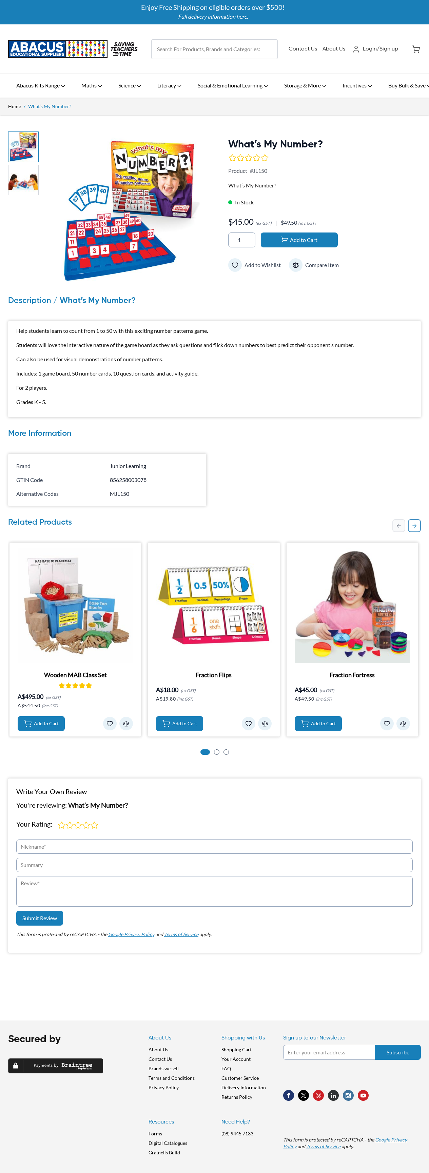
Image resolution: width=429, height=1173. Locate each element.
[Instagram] (348, 1095)
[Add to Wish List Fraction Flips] (248, 723)
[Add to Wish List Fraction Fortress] (387, 723)
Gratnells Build (164, 1152)
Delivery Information (243, 1087)
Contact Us (303, 49)
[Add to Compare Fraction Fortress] (403, 723)
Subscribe (398, 1052)
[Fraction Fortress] (352, 605)
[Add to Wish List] (235, 265)
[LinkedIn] (333, 1095)
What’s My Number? (49, 106)
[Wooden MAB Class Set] (75, 605)
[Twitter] (303, 1095)
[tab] (205, 752)
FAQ (226, 1068)
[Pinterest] (318, 1095)
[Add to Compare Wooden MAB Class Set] (126, 723)
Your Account (236, 1059)
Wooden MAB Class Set (75, 675)
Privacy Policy (164, 1087)
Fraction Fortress (352, 675)
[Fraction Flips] (213, 605)
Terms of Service (181, 934)
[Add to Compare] (296, 265)
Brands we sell (164, 1068)
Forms (155, 1133)
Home (14, 106)
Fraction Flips (214, 675)
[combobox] (215, 49)
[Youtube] (363, 1095)
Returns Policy (236, 1097)
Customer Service (240, 1078)
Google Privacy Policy (131, 934)
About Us (334, 49)
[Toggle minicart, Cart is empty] (413, 49)
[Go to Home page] (73, 49)
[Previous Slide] (398, 525)
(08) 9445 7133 (237, 1133)
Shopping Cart (236, 1049)
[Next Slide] (414, 525)
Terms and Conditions (172, 1078)
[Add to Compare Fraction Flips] (265, 723)
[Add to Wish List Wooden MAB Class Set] (110, 723)
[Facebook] (288, 1095)
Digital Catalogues (168, 1143)
